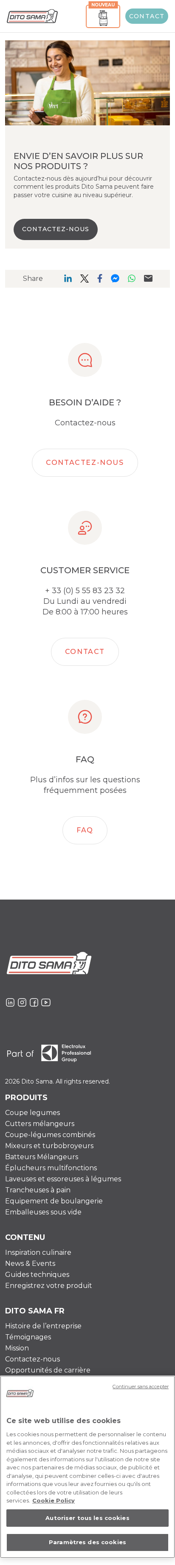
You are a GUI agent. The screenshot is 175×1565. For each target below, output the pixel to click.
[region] (87, 1466)
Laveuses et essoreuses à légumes (63, 1179)
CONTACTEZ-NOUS (55, 229)
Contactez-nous (85, 462)
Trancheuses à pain (38, 1190)
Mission (17, 1348)
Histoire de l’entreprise (43, 1326)
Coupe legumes (32, 1113)
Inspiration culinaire (38, 1252)
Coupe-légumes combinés (50, 1135)
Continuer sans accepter (141, 1387)
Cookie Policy (53, 1500)
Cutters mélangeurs (39, 1124)
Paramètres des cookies (87, 1542)
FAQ (84, 830)
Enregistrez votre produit (48, 1286)
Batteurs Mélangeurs (41, 1157)
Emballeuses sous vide (43, 1212)
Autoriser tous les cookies (87, 1517)
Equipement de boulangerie (54, 1201)
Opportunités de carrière (47, 1370)
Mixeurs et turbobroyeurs (49, 1146)
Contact (147, 16)
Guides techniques (37, 1275)
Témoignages (28, 1337)
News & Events (30, 1263)
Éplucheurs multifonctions (51, 1168)
